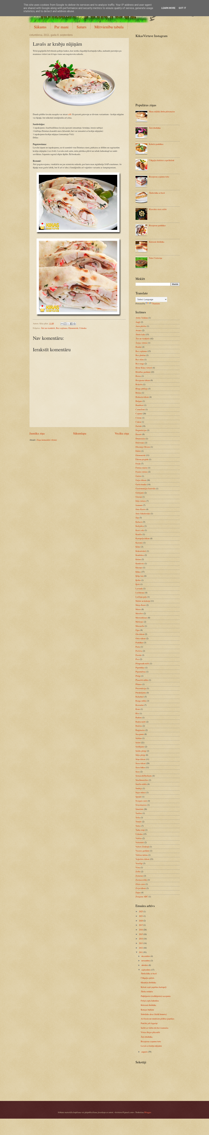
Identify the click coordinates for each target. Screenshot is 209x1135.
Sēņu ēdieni (140, 759)
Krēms (138, 559)
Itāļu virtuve (141, 500)
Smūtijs (139, 788)
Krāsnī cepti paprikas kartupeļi (154, 987)
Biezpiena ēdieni (143, 380)
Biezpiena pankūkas (157, 225)
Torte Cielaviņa (155, 257)
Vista (138, 867)
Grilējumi (140, 492)
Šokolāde (139, 809)
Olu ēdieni (140, 634)
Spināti (139, 796)
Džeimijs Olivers (143, 446)
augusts (144, 1051)
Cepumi (139, 413)
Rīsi (137, 713)
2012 (141, 947)
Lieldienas (140, 592)
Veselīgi (139, 863)
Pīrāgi (138, 675)
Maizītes (139, 613)
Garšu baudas (141, 484)
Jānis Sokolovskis (143, 513)
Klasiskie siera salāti (158, 209)
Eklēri (138, 450)
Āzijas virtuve (141, 342)
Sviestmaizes (141, 804)
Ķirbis (138, 580)
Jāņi (137, 517)
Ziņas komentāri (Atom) (47, 439)
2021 (141, 916)
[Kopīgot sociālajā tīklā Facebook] (71, 323)
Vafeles (139, 838)
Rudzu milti (141, 721)
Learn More (168, 8)
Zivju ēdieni (141, 888)
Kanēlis (139, 534)
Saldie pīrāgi (141, 750)
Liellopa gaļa (141, 596)
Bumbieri (140, 405)
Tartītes (139, 813)
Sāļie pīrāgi (140, 754)
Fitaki (138, 463)
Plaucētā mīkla (142, 679)
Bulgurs (139, 401)
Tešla (138, 817)
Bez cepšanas (61, 328)
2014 (141, 938)
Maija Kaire (141, 605)
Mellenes (139, 621)
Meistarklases (141, 617)
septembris (146, 969)
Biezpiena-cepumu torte (159, 176)
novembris (146, 960)
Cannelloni (140, 409)
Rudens (139, 717)
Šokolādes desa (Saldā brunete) (154, 1014)
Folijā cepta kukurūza (150, 1000)
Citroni (139, 417)
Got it (182, 8)
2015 (141, 934)
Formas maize (141, 467)
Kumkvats (140, 563)
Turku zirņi (140, 829)
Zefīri (138, 871)
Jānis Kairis (140, 509)
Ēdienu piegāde (142, 459)
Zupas (138, 892)
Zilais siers (140, 884)
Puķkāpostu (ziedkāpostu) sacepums (156, 996)
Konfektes (140, 555)
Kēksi (138, 546)
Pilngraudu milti (142, 663)
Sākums (40, 26)
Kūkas (138, 571)
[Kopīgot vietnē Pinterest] (74, 323)
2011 (141, 952)
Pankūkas (139, 642)
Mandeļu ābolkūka (148, 982)
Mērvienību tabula (109, 26)
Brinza (138, 392)
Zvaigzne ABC (142, 896)
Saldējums (140, 746)
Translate (156, 303)
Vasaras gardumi (142, 850)
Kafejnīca (140, 525)
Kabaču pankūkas (156, 144)
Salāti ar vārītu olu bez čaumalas (154, 1027)
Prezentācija (141, 688)
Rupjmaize (140, 730)
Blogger (147, 1112)
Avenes (139, 330)
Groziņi (139, 496)
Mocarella (140, 625)
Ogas (138, 630)
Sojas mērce (141, 792)
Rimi (138, 709)
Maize (138, 609)
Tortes (138, 825)
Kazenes (139, 542)
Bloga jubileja (142, 388)
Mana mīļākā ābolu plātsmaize (162, 111)
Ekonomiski (73, 328)
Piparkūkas (140, 667)
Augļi (138, 321)
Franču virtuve (142, 471)
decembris (146, 956)
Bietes (138, 376)
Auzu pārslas (141, 326)
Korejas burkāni (147, 1009)
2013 (141, 943)
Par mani (61, 26)
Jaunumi (139, 505)
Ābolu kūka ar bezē (157, 192)
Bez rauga (140, 363)
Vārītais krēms (142, 854)
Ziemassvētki (141, 879)
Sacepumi (140, 734)
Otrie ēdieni (141, 638)
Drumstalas (140, 438)
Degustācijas (141, 430)
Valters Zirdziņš (142, 846)
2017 (141, 925)
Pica (137, 659)
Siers (138, 771)
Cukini (138, 421)
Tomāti (139, 821)
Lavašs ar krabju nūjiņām (151, 1045)
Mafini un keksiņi (143, 600)
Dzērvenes (140, 442)
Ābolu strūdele (147, 991)
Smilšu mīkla (141, 784)
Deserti (139, 434)
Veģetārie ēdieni (142, 859)
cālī (69, 114)
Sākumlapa (79, 433)
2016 (141, 929)
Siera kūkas (140, 767)
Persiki (138, 655)
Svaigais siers (141, 800)
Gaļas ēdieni (141, 480)
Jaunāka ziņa (37, 433)
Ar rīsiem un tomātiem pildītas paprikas (157, 1018)
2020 (141, 920)
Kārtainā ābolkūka (156, 241)
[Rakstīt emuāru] (65, 323)
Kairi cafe (140, 530)
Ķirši (138, 584)
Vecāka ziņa (122, 433)
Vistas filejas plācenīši (150, 1032)
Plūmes (139, 684)
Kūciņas (139, 567)
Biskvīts (139, 384)
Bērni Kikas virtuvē (144, 367)
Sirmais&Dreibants (144, 775)
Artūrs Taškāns (142, 317)
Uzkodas (83, 328)
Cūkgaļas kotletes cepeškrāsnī (161, 160)
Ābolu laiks (140, 334)
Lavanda (139, 588)
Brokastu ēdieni (142, 396)
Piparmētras (141, 671)
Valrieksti (140, 842)
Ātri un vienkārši (48, 328)
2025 (141, 911)
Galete (138, 476)
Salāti (138, 742)
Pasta (138, 646)
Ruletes (139, 725)
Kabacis (139, 521)
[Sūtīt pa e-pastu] (62, 323)
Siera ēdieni (141, 763)
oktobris (145, 965)
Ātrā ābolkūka (155, 127)
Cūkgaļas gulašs (147, 977)
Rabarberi (140, 696)
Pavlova (139, 650)
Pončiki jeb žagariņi (149, 1023)
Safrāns (139, 738)
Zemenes (139, 875)
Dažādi (139, 426)
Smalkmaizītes (142, 779)
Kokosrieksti (141, 550)
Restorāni (140, 705)
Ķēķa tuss (140, 575)
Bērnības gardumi (143, 371)
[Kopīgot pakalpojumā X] (68, 323)
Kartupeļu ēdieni (143, 538)
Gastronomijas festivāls (145, 488)
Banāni (139, 346)
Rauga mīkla (141, 700)
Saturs (81, 26)
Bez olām (140, 359)
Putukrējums (141, 692)
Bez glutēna (141, 355)
